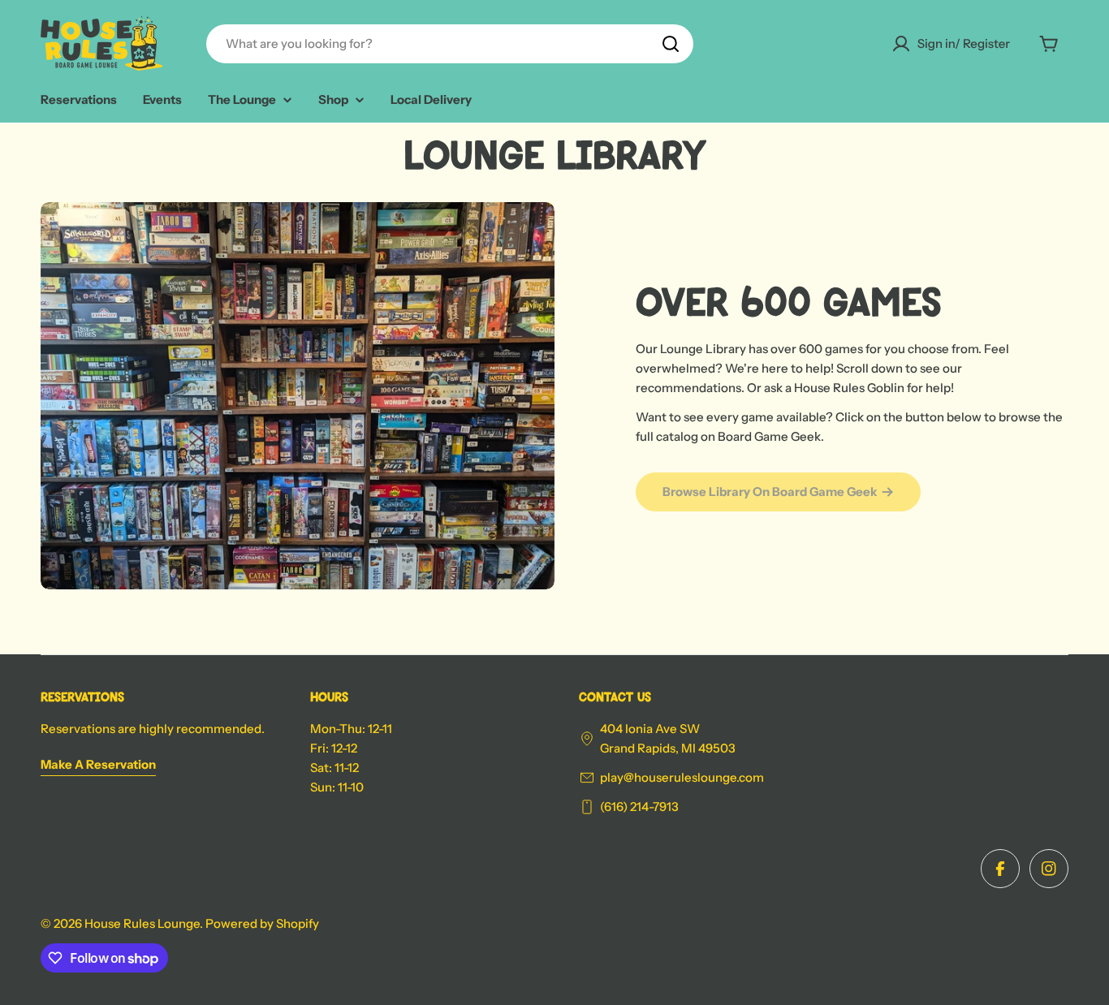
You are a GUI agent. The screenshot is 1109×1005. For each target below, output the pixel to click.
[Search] (670, 44)
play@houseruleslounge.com (682, 777)
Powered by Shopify (262, 923)
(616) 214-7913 (639, 806)
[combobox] (449, 43)
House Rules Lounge (142, 923)
